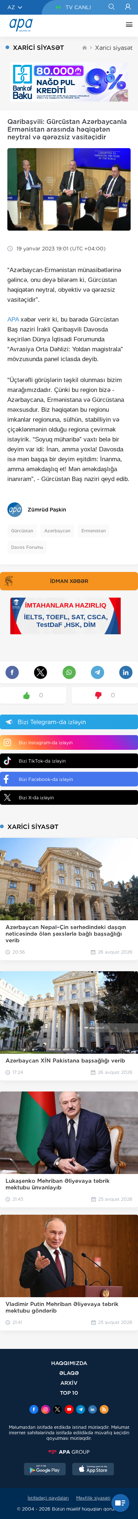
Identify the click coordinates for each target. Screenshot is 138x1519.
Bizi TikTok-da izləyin (42, 761)
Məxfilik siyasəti (93, 1498)
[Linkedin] (92, 1410)
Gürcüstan (22, 530)
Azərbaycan (57, 530)
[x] (57, 1410)
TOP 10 (69, 1393)
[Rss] (104, 1410)
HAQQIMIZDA (69, 1363)
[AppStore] (93, 1470)
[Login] (128, 7)
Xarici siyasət (113, 47)
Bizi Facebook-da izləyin (46, 779)
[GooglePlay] (45, 1470)
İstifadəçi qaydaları (48, 1498)
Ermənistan (93, 530)
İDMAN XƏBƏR (69, 581)
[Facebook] (33, 1410)
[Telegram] (80, 1410)
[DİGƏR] (127, 25)
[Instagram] (45, 1410)
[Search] (111, 7)
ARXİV (69, 1383)
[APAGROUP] (69, 1452)
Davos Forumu (27, 547)
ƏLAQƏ (69, 1373)
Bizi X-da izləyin (36, 797)
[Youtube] (69, 1410)
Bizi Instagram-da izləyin (45, 742)
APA (13, 319)
